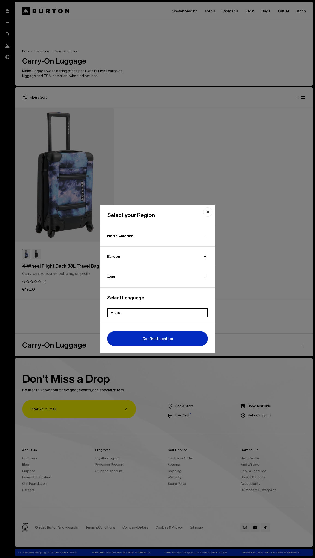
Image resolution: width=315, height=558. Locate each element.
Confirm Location (157, 338)
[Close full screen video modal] (207, 212)
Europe (113, 256)
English (116, 312)
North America (120, 236)
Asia (111, 277)
